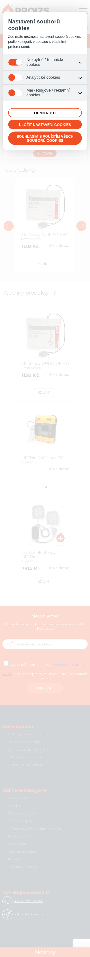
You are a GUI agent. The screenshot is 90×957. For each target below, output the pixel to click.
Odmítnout (45, 113)
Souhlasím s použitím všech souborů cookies (45, 138)
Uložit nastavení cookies (45, 125)
